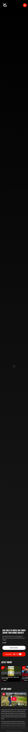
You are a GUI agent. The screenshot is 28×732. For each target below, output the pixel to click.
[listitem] (11, 671)
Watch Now (14, 647)
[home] (4, 5)
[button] (25, 5)
